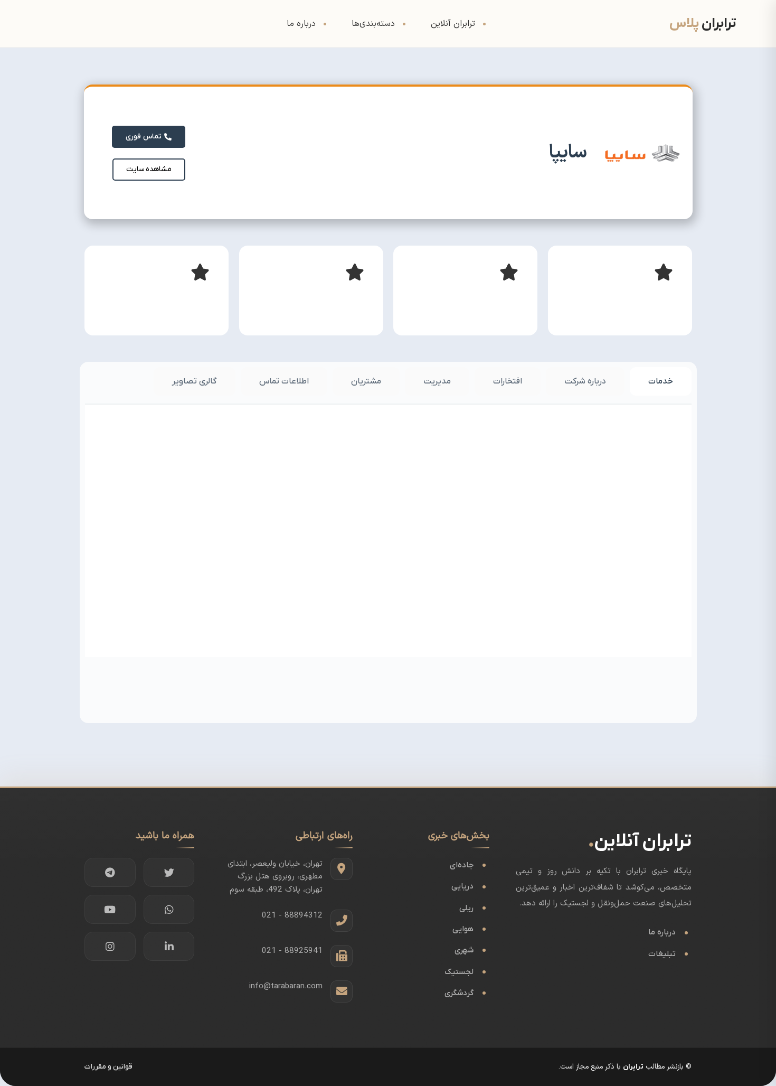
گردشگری (459, 993)
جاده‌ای (462, 865)
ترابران (633, 1066)
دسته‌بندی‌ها (373, 23)
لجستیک (459, 972)
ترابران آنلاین (453, 23)
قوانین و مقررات (108, 1066)
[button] (148, 169)
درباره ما (301, 23)
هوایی (463, 929)
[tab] (661, 381)
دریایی (462, 886)
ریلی (466, 908)
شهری (464, 950)
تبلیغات (662, 954)
